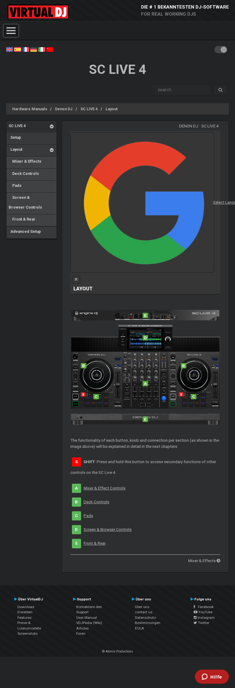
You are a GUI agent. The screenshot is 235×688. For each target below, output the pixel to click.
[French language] (25, 49)
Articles (82, 628)
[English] (9, 49)
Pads (15, 185)
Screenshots (27, 633)
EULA (139, 628)
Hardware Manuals (29, 109)
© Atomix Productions (117, 651)
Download (25, 607)
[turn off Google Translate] (76, 280)
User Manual (86, 617)
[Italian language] (41, 49)
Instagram (206, 617)
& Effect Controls (104, 488)
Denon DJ (64, 109)
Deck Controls (24, 173)
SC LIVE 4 (89, 109)
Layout (112, 109)
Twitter (203, 623)
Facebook (204, 607)
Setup (15, 137)
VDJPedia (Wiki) (89, 623)
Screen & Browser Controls (25, 202)
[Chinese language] (50, 49)
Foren (80, 633)
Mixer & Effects (25, 161)
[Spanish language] (17, 49)
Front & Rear (22, 219)
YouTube (204, 612)
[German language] (33, 49)
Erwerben (24, 612)
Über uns (142, 607)
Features (24, 617)
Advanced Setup (25, 231)
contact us (143, 612)
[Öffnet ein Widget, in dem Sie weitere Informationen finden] (212, 677)
